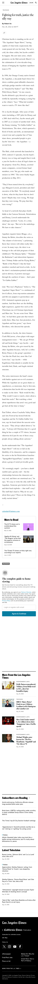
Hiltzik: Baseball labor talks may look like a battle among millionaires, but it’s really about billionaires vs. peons (18, 839)
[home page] (19, 3)
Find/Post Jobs (7, 957)
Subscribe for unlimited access (11, 934)
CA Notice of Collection (12, 977)
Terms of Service (26, 592)
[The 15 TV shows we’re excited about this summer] (28, 526)
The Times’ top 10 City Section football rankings (18, 820)
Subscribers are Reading (15, 797)
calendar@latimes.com (11, 511)
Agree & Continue (19, 614)
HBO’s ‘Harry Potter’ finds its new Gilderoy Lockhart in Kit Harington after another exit (26, 705)
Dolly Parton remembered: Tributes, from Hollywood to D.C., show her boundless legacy (26, 688)
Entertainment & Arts (23, 681)
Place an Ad (6, 961)
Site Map (4, 937)
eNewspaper (6, 954)
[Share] (4, 32)
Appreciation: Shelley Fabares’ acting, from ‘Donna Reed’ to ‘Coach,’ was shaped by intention (17, 869)
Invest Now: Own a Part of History (27, 960)
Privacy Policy (6, 600)
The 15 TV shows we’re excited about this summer (12, 526)
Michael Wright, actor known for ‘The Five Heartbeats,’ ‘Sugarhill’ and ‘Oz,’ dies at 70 (26, 740)
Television (6, 10)
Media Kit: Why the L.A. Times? (27, 955)
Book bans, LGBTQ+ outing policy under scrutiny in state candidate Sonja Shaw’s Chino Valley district (19, 812)
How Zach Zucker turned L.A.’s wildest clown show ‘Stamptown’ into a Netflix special (26, 723)
